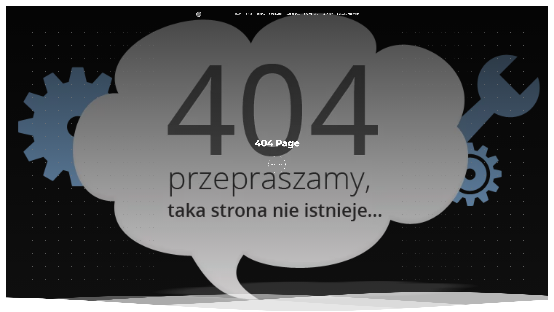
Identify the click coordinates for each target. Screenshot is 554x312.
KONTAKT (328, 14)
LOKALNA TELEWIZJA (348, 14)
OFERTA (261, 14)
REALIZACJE (275, 14)
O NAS (249, 14)
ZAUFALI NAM (311, 14)
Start (238, 14)
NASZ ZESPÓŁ (293, 14)
